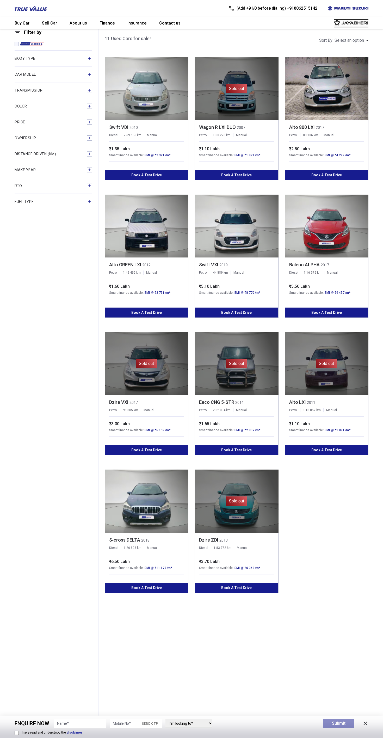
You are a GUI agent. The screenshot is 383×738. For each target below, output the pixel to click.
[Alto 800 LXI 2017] (327, 88)
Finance (107, 23)
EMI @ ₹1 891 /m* (247, 155)
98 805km (130, 410)
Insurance (137, 23)
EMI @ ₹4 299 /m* (337, 155)
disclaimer (74, 732)
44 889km (220, 272)
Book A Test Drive (146, 175)
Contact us (170, 23)
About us (78, 23)
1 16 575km (313, 272)
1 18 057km (312, 410)
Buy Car (22, 23)
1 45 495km (132, 272)
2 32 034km (222, 410)
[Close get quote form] (365, 723)
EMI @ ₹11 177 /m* (158, 568)
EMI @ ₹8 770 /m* (247, 293)
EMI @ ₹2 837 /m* (247, 430)
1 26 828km (132, 548)
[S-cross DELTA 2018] (147, 501)
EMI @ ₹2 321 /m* (157, 155)
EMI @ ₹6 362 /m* (247, 568)
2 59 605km (132, 135)
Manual (152, 135)
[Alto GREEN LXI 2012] (147, 226)
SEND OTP (150, 723)
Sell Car (49, 23)
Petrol (203, 135)
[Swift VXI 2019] (237, 226)
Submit (338, 723)
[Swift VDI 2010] (147, 88)
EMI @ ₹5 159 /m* (157, 430)
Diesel (113, 135)
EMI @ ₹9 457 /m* (337, 293)
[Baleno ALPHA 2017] (327, 226)
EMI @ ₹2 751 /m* (157, 293)
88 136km (310, 135)
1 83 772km (222, 548)
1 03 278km (222, 135)
